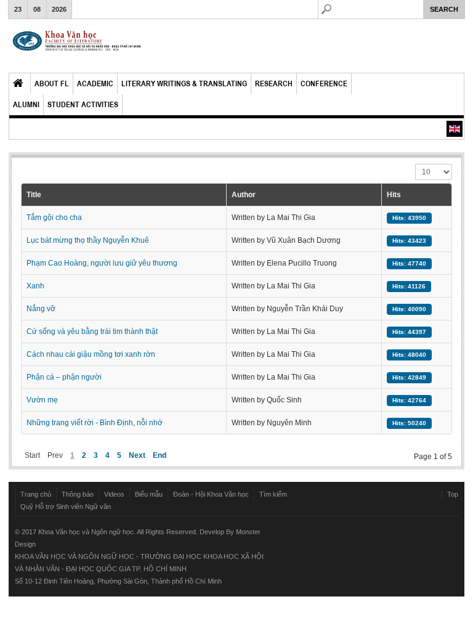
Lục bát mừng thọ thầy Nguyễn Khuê (87, 240)
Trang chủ (35, 494)
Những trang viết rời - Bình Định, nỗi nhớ (94, 422)
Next (137, 455)
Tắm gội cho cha (54, 217)
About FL (51, 83)
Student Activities (82, 104)
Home (19, 83)
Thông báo (78, 494)
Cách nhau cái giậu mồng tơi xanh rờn (90, 354)
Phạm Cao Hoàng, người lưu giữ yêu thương (101, 263)
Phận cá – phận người (64, 377)
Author (244, 194)
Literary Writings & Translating (184, 83)
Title (33, 194)
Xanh (35, 286)
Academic (95, 83)
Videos (114, 494)
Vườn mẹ (42, 400)
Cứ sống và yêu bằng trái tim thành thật (92, 331)
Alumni (26, 104)
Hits (394, 194)
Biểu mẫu (149, 494)
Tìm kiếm (273, 494)
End (159, 455)
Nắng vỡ (40, 308)
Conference (324, 83)
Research (274, 83)
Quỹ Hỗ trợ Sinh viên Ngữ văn (65, 506)
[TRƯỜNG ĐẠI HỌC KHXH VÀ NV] (77, 45)
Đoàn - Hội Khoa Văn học (211, 494)
